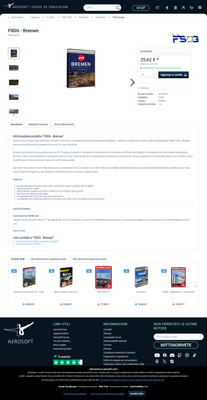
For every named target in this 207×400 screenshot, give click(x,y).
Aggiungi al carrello (172, 74)
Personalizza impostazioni (75, 394)
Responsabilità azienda (115, 341)
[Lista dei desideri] (175, 7)
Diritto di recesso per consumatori (120, 360)
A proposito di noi (112, 337)
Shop (140, 8)
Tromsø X (141, 292)
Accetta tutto (136, 393)
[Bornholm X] (103, 277)
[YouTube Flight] (157, 355)
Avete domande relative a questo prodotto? (37, 241)
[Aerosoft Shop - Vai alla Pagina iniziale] (35, 7)
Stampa (107, 333)
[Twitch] (179, 355)
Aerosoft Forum (61, 337)
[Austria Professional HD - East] (28, 277)
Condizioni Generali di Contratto (119, 352)
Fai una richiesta (61, 341)
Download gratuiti (62, 348)
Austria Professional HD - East (29, 292)
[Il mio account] (183, 7)
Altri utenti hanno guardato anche (89, 259)
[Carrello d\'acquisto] (191, 7)
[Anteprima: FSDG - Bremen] (13, 53)
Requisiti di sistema (38, 124)
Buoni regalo (59, 345)
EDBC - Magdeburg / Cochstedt (178, 292)
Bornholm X (103, 292)
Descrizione (16, 124)
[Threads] (156, 361)
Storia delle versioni (64, 124)
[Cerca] (117, 7)
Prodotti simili (17, 259)
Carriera (108, 345)
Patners (107, 348)
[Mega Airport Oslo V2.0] (66, 277)
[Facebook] (165, 355)
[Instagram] (187, 355)
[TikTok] (194, 355)
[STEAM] (172, 361)
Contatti (108, 329)
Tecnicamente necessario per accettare (107, 394)
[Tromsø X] (141, 277)
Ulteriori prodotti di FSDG (28, 244)
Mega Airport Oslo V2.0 (66, 292)
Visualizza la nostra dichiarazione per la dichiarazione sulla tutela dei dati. (132, 380)
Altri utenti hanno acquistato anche (48, 259)
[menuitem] (102, 7)
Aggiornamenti (60, 333)
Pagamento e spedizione (116, 356)
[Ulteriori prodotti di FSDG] (185, 38)
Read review (19, 230)
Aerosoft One (60, 329)
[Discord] (172, 355)
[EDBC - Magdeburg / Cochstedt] (178, 277)
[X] (164, 361)
